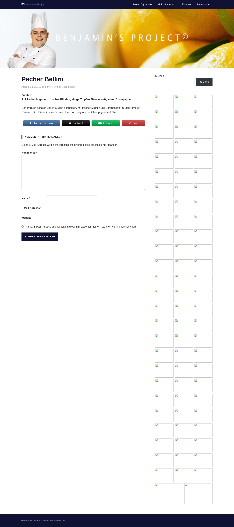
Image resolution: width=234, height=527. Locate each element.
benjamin (47, 86)
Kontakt (186, 4)
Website (26, 217)
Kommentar (29, 152)
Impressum (203, 4)
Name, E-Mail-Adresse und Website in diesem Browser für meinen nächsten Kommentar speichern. (81, 226)
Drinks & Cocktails (64, 86)
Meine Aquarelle (142, 4)
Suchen (159, 76)
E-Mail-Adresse (31, 208)
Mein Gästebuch (167, 4)
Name (25, 198)
